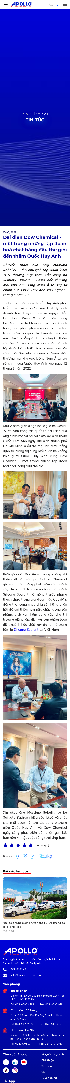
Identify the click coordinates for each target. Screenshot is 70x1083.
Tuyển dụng (49, 1077)
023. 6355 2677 (24, 1023)
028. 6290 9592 (24, 1004)
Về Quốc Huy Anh (52, 1054)
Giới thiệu (47, 1060)
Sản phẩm (47, 1066)
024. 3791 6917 (24, 1043)
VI (58, 4)
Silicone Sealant (26, 629)
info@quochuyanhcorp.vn (26, 975)
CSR (43, 1071)
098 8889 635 (19, 969)
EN (65, 4)
